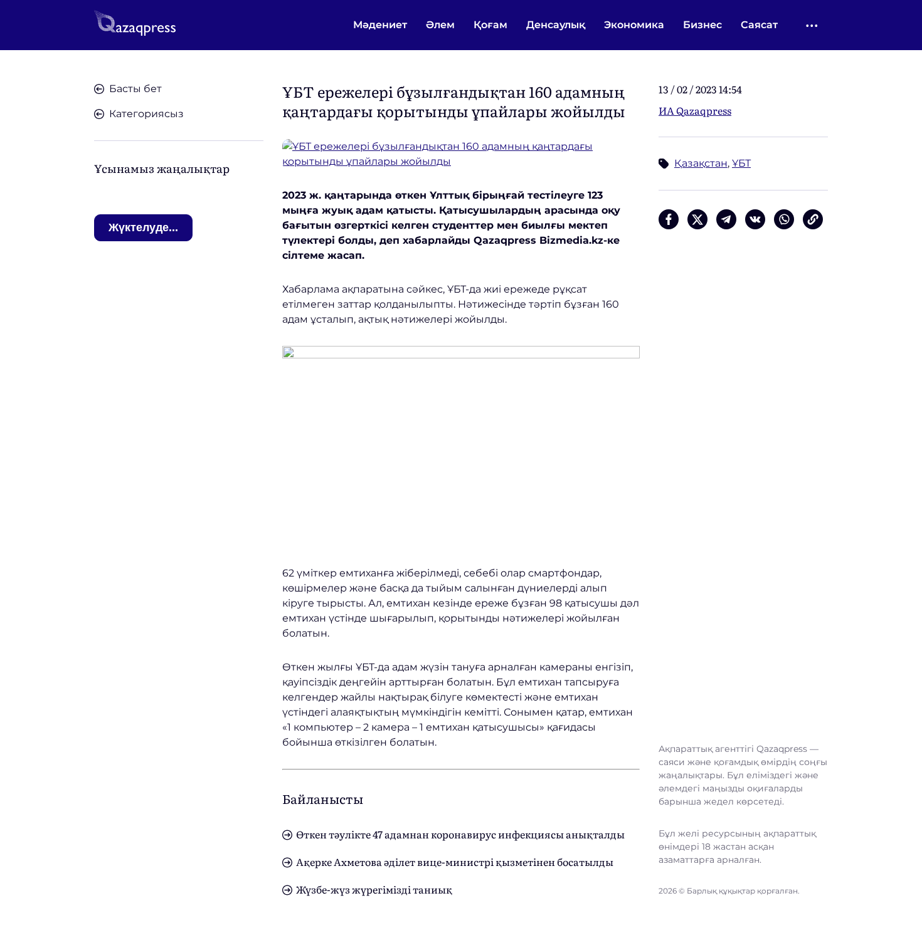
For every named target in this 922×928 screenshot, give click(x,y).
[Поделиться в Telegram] (726, 219)
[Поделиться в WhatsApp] (784, 219)
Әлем (440, 25)
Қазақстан (701, 163)
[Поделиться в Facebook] (669, 219)
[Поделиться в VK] (755, 219)
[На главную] (135, 25)
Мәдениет (380, 25)
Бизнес (702, 25)
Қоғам (490, 25)
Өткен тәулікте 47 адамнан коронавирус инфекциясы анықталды (460, 834)
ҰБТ (741, 163)
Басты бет (135, 89)
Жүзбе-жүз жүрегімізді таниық (374, 889)
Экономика (634, 25)
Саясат (759, 25)
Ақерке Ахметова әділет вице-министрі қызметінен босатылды (454, 861)
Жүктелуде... (143, 227)
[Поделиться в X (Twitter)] (697, 219)
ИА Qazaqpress (695, 110)
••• (812, 25)
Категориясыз (146, 114)
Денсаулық (555, 25)
